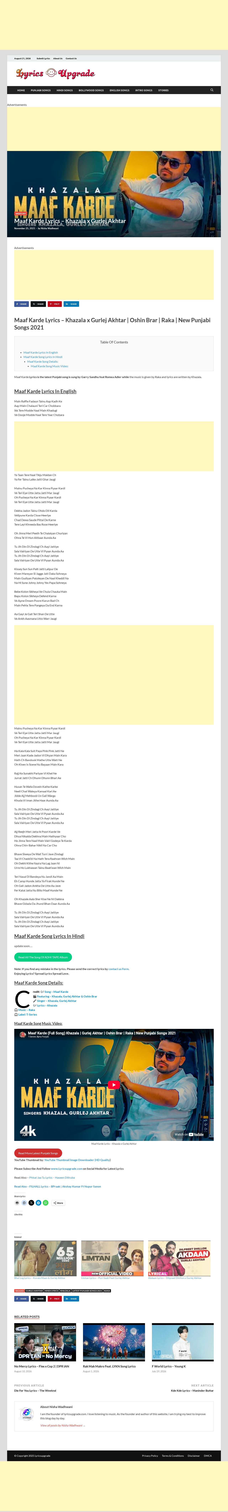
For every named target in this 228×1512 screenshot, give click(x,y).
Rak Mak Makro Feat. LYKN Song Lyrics (109, 1366)
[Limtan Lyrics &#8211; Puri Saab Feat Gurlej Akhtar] (113, 1258)
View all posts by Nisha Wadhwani (63, 1425)
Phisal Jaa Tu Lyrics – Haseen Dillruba (52, 1177)
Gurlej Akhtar (34, 1290)
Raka (107, 1290)
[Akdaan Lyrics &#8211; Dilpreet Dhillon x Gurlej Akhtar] (180, 1258)
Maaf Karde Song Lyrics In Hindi (43, 356)
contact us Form (118, 969)
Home (21, 90)
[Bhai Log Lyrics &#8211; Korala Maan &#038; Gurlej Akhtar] (46, 1258)
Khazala (65, 1290)
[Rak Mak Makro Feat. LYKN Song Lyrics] (114, 1343)
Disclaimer (194, 1455)
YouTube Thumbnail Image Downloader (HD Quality (77, 1160)
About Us (58, 58)
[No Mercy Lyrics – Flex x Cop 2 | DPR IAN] (45, 1343)
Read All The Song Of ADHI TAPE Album (43, 957)
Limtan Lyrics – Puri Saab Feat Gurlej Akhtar (105, 1277)
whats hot (21, 213)
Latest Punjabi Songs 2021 (87, 1290)
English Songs (119, 90)
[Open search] (212, 90)
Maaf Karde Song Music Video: (49, 366)
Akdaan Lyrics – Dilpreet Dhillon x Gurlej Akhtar (175, 1277)
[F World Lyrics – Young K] (183, 1343)
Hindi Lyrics (51, 1290)
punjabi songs (41, 90)
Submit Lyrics (43, 58)
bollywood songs (91, 90)
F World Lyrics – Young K (169, 1366)
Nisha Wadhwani (50, 228)
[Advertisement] (107, 25)
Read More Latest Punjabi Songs (38, 1153)
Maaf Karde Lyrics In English (41, 352)
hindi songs (65, 90)
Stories (163, 90)
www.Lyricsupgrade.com (66, 1168)
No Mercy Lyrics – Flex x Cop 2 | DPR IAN (41, 1366)
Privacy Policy (150, 1455)
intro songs (143, 90)
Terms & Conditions (173, 1455)
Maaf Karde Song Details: (42, 361)
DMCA (208, 1455)
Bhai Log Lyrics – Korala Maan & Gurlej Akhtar (39, 1277)
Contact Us (71, 58)
